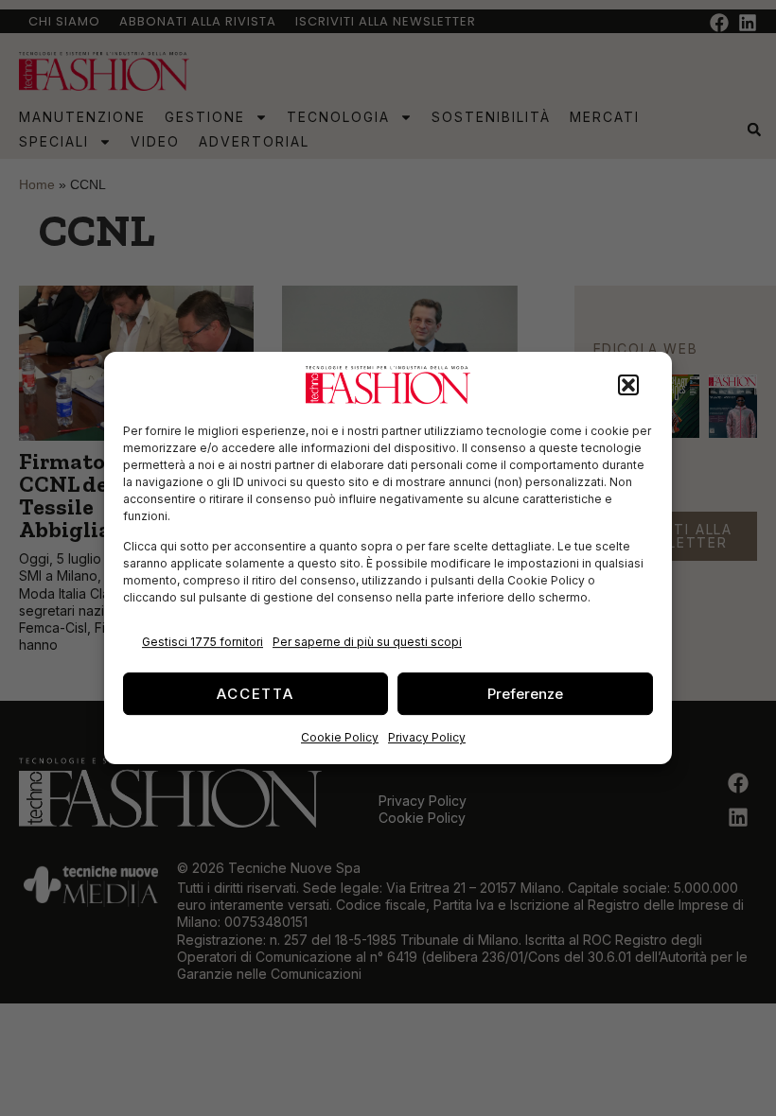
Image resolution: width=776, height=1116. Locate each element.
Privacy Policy (427, 737)
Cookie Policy (340, 737)
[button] (628, 384)
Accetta (255, 694)
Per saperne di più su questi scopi (367, 642)
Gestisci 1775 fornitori (202, 642)
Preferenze (525, 694)
